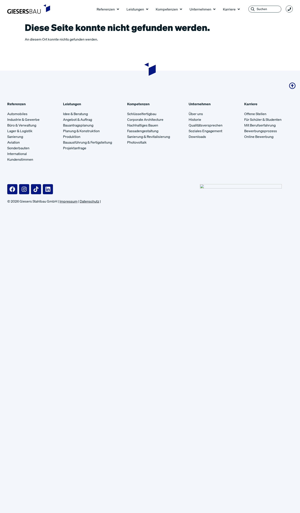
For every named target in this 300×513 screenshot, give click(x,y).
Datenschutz (89, 201)
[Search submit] (253, 9)
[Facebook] (12, 189)
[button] (108, 9)
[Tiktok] (36, 189)
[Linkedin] (48, 189)
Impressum (69, 201)
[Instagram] (24, 189)
